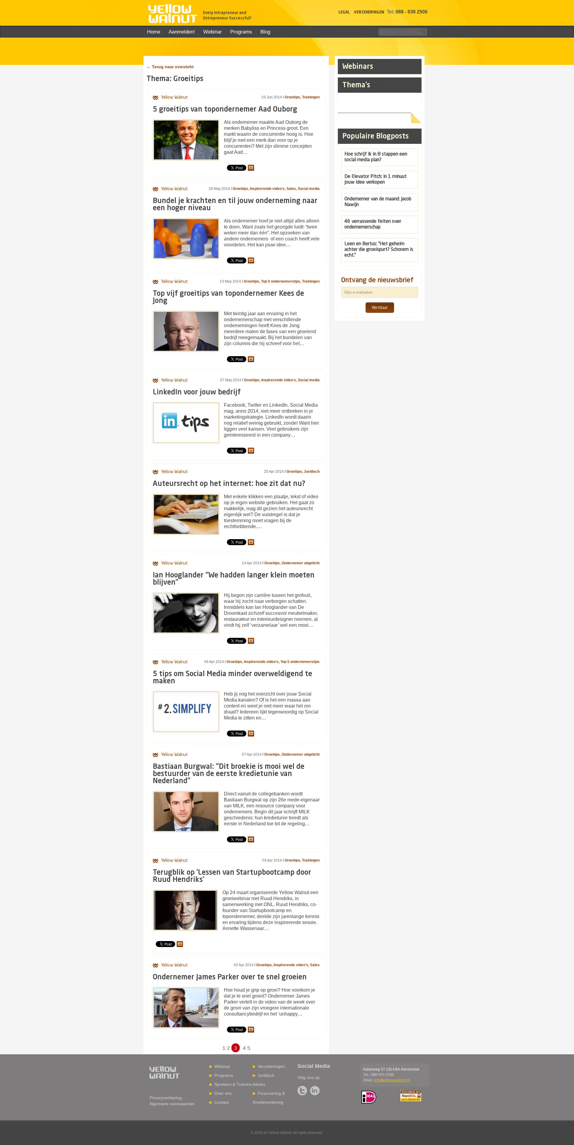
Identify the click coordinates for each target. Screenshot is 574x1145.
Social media (309, 189)
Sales (291, 189)
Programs (241, 32)
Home (153, 32)
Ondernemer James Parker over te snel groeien (230, 977)
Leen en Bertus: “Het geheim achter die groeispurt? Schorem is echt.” (378, 250)
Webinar (212, 32)
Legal (344, 12)
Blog (265, 32)
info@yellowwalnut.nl (392, 1080)
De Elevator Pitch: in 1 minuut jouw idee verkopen (375, 179)
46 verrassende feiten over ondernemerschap (372, 224)
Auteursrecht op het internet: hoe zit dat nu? (229, 484)
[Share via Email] (251, 168)
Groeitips (292, 97)
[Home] (172, 14)
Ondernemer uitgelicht (301, 563)
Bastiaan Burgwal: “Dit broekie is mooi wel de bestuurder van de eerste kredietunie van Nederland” (228, 774)
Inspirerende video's (267, 189)
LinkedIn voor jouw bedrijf (197, 392)
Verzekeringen (369, 12)
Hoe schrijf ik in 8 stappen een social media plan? (375, 157)
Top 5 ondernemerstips (280, 281)
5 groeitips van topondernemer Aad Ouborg (225, 109)
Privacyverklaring (165, 1097)
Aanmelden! (182, 32)
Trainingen (311, 97)
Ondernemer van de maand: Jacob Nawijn (377, 202)
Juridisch (312, 471)
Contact (221, 1102)
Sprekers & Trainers (233, 1084)
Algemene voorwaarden (172, 1103)
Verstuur (380, 308)
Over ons (223, 1093)
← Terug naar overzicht (170, 66)
